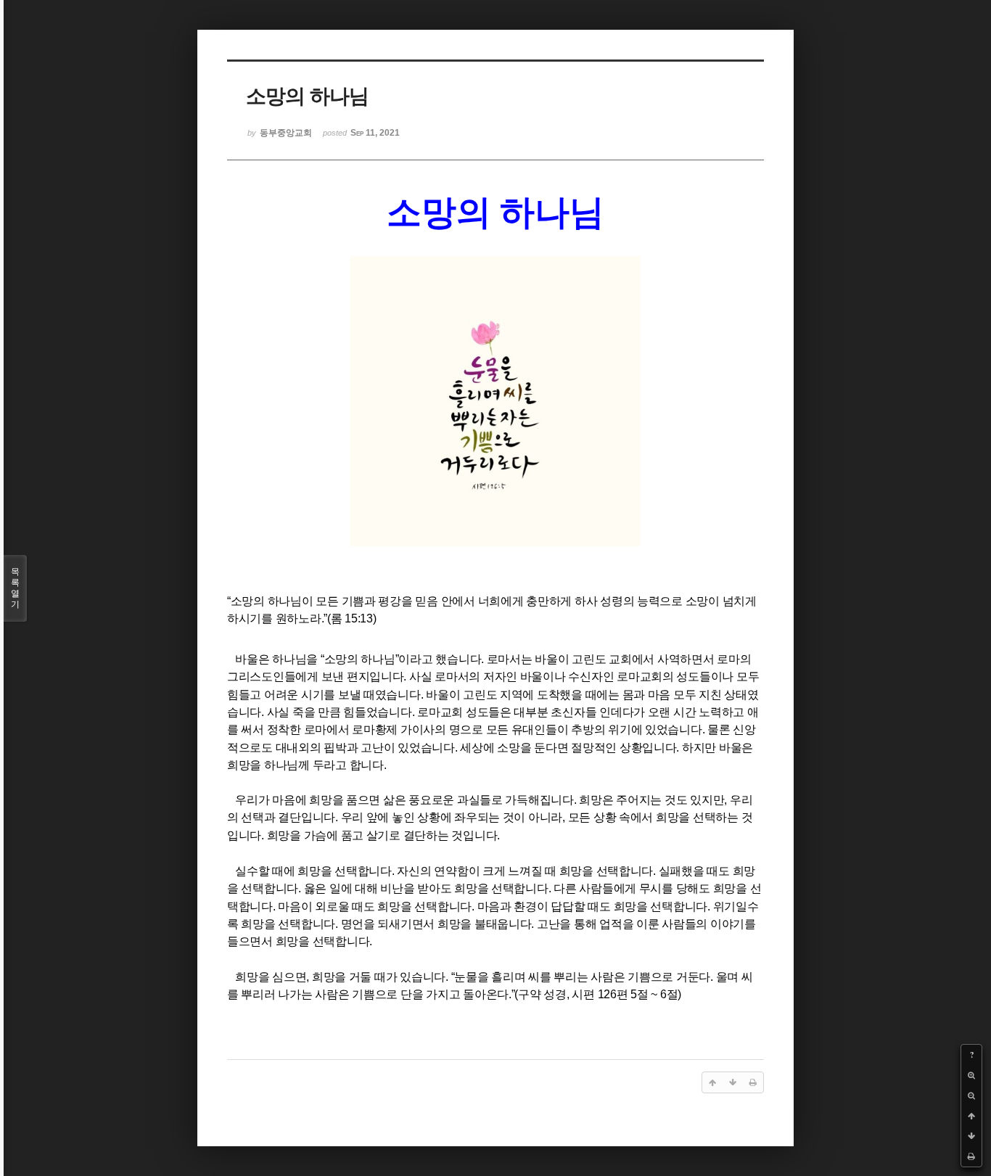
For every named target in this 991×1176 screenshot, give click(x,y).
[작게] (971, 1095)
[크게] (971, 1075)
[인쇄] (971, 1156)
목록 (15, 588)
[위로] (971, 1116)
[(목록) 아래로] (971, 1136)
